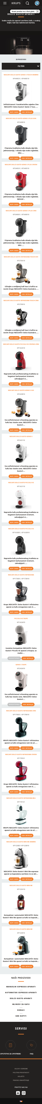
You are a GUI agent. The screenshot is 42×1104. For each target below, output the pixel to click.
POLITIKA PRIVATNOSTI (21, 1073)
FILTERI (21, 66)
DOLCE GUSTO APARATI (21, 998)
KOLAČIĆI (21, 1076)
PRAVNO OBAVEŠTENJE (21, 1080)
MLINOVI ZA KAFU (21, 1004)
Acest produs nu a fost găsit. (23, 11)
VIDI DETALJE (27, 112)
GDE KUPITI (21, 1016)
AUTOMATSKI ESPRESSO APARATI (21, 992)
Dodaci (21, 1010)
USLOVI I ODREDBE (21, 1069)
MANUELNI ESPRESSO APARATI (21, 987)
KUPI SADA (14, 112)
